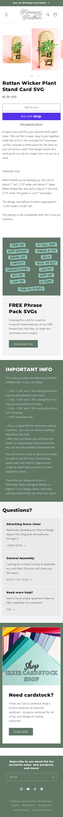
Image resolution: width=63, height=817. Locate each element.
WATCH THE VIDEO (17, 579)
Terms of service (22, 810)
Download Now (23, 343)
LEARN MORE (14, 545)
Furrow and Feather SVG (29, 801)
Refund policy (28, 805)
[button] (6, 14)
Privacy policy (45, 805)
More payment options (31, 124)
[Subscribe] (52, 777)
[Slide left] (24, 76)
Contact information (42, 810)
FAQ (8, 609)
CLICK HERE (21, 731)
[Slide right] (38, 76)
